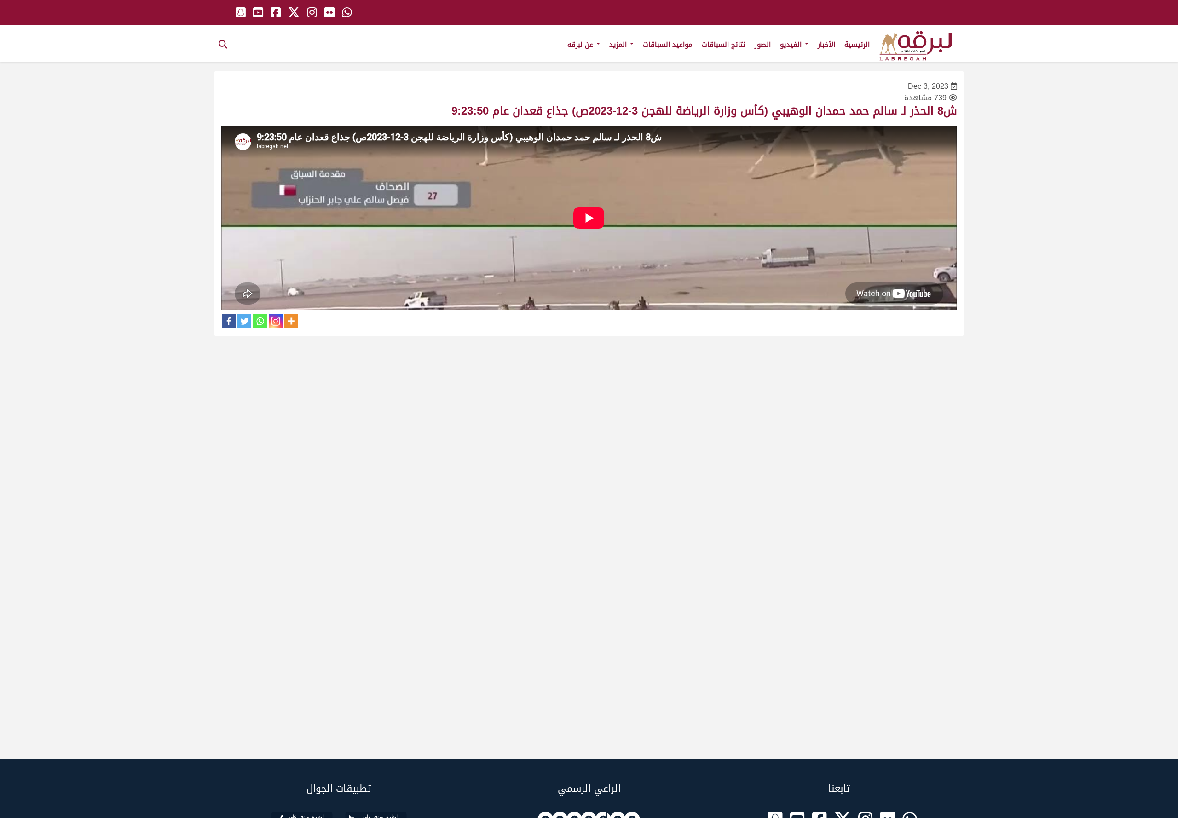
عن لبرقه (581, 44)
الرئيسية (857, 44)
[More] (291, 321)
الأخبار (826, 44)
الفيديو (792, 44)
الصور (763, 44)
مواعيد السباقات (668, 44)
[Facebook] (229, 321)
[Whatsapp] (260, 321)
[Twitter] (244, 321)
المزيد (619, 44)
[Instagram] (276, 321)
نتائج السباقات (723, 44)
